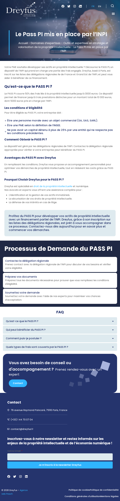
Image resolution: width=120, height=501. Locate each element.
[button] (112, 6)
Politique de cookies (79, 489)
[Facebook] (62, 6)
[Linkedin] (80, 6)
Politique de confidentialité (104, 489)
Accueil (23, 43)
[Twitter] (68, 6)
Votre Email (14, 451)
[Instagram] (74, 6)
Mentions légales (109, 496)
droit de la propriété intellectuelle (53, 186)
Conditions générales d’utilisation (82, 496)
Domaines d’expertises (45, 43)
